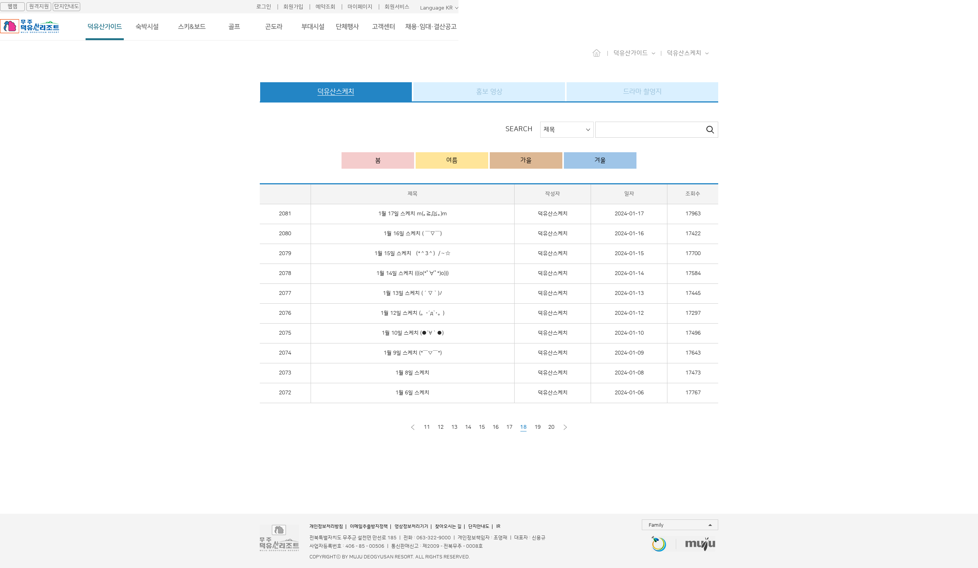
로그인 (263, 7)
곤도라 (273, 26)
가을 (526, 160)
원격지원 (39, 6)
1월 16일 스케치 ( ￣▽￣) (413, 234)
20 (551, 427)
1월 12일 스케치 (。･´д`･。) (412, 313)
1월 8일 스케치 (412, 373)
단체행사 (347, 26)
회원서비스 (397, 7)
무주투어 (700, 544)
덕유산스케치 (553, 214)
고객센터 (383, 26)
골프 (234, 26)
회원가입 (293, 7)
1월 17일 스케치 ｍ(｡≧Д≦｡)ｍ (412, 214)
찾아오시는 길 (448, 526)
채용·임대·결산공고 (431, 26)
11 (427, 427)
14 (468, 427)
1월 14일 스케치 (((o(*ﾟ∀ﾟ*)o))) (412, 273)
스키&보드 (192, 26)
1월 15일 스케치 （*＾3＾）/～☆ (412, 254)
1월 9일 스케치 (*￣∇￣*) (413, 353)
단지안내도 (66, 6)
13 (454, 427)
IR (498, 526)
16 (495, 427)
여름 (452, 160)
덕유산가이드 (104, 26)
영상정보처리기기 (411, 526)
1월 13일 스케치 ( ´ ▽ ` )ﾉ (412, 293)
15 (482, 427)
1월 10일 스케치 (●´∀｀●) (413, 333)
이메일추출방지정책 (369, 526)
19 (537, 427)
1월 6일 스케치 (412, 393)
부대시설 (312, 26)
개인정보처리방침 (326, 526)
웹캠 (13, 6)
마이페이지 (360, 7)
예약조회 (325, 7)
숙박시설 (147, 26)
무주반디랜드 (659, 544)
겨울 (600, 160)
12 (440, 427)
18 (523, 427)
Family (656, 525)
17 (509, 427)
